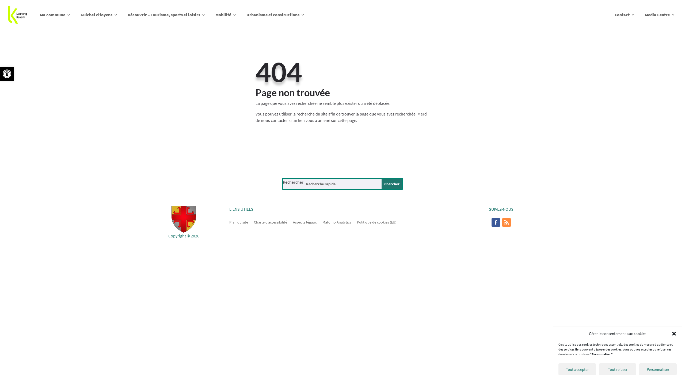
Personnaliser (658, 369)
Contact (622, 14)
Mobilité (223, 14)
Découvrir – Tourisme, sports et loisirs (164, 14)
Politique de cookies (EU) (376, 222)
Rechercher (293, 182)
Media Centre (657, 14)
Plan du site (238, 222)
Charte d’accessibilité (270, 222)
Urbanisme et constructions (272, 14)
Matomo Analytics (336, 222)
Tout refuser (617, 369)
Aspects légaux (305, 222)
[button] (7, 74)
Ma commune (52, 14)
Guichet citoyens (96, 14)
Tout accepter (577, 369)
